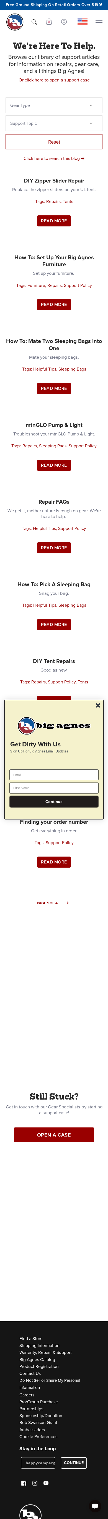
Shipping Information (39, 1345)
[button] (49, 22)
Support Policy (78, 285)
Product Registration (39, 1366)
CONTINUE (74, 1463)
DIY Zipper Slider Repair (54, 180)
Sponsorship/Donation (40, 1415)
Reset (54, 142)
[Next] (67, 903)
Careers (26, 1395)
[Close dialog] (98, 705)
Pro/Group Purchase (38, 1402)
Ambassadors (32, 1429)
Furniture (36, 285)
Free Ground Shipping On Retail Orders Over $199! (54, 5)
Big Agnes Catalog (37, 1359)
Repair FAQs (54, 502)
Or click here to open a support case (54, 79)
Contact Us (30, 1373)
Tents (68, 201)
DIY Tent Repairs (54, 661)
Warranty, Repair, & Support (45, 1352)
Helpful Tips (44, 369)
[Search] (34, 22)
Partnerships (31, 1409)
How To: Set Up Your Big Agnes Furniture (54, 260)
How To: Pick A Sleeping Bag (54, 584)
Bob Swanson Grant (38, 1422)
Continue (54, 801)
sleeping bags (72, 369)
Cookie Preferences (38, 1436)
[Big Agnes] (15, 22)
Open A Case (54, 1134)
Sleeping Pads (52, 446)
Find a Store (31, 1338)
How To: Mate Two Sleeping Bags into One (54, 344)
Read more (54, 221)
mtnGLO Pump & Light (54, 425)
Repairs (53, 201)
